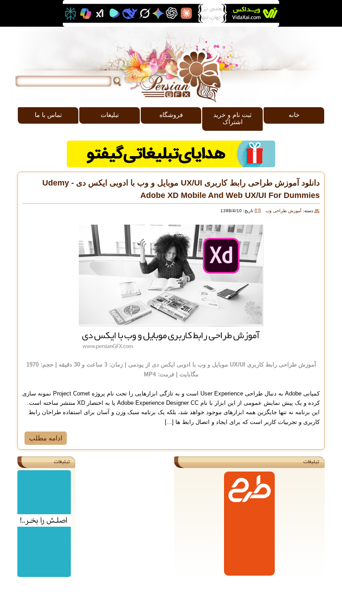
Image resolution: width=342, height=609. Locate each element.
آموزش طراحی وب (283, 210)
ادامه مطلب (45, 438)
